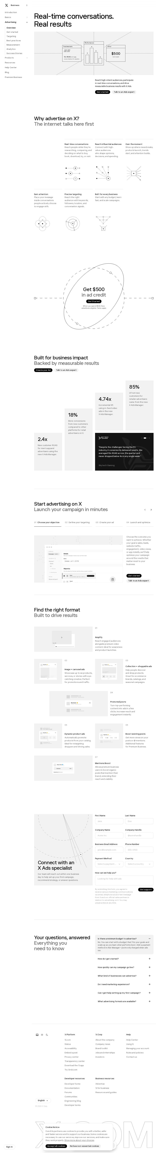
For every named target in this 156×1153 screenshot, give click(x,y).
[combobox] (109, 864)
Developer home (72, 1084)
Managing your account (137, 1048)
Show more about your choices (79, 1140)
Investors (100, 1057)
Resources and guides (106, 1092)
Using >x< (130, 1044)
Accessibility (71, 1048)
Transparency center (75, 1061)
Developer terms (72, 1105)
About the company (105, 1040)
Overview (11, 28)
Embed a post (71, 1053)
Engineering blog (73, 1101)
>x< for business (102, 1088)
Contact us (131, 1057)
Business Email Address (106, 844)
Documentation (72, 1088)
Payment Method (103, 858)
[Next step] (151, 509)
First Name (100, 815)
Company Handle (133, 830)
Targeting (11, 36)
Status (68, 1044)
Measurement (13, 45)
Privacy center (72, 1057)
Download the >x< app (74, 1065)
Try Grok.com (71, 1070)
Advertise (100, 1084)
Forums (68, 1092)
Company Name (102, 830)
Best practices (14, 40)
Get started (12, 32)
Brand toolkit (102, 1048)
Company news (103, 1044)
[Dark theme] (47, 1035)
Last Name (130, 815)
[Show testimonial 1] (142, 438)
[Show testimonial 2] (145, 438)
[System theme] (37, 1035)
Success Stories (14, 53)
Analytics (11, 49)
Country (129, 858)
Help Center (132, 1040)
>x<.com (68, 1040)
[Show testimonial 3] (149, 438)
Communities (71, 1096)
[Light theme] (42, 1035)
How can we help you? (105, 873)
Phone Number (132, 844)
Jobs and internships (105, 1053)
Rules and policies (134, 1053)
